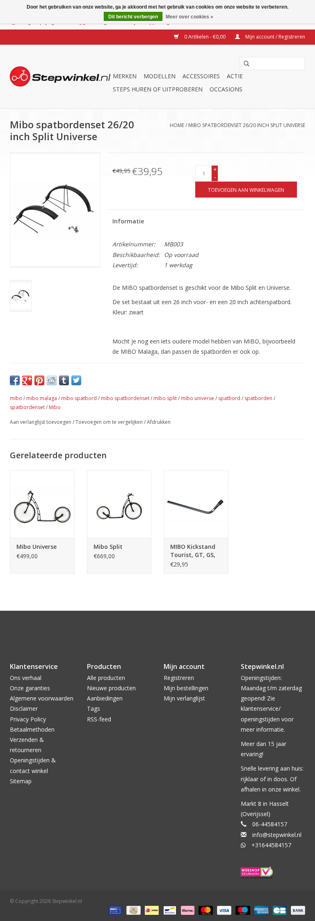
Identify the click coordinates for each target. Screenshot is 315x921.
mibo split (165, 398)
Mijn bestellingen (186, 688)
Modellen (160, 76)
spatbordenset (27, 407)
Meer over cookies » (189, 17)
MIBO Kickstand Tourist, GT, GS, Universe (192, 551)
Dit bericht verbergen (133, 17)
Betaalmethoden (32, 729)
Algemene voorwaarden (41, 698)
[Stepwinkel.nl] (60, 76)
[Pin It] (39, 380)
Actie (235, 76)
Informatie (128, 221)
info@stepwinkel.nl (276, 835)
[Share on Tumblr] (64, 380)
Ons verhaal (25, 678)
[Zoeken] (246, 64)
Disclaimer (24, 708)
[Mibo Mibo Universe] (42, 504)
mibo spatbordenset (125, 398)
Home (177, 125)
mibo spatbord (79, 398)
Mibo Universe (36, 546)
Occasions (226, 89)
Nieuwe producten (111, 688)
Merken (125, 76)
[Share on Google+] (27, 380)
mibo (16, 398)
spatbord (229, 398)
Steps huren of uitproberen (158, 89)
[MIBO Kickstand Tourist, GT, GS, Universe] (196, 504)
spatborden (258, 398)
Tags (93, 708)
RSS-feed (99, 719)
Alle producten (106, 678)
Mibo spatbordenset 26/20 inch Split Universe (246, 125)
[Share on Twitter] (76, 380)
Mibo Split (108, 546)
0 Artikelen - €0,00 (205, 36)
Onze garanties (30, 688)
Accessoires (201, 76)
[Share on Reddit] (52, 380)
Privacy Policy (28, 719)
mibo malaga (41, 398)
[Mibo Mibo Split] (119, 504)
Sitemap (21, 781)
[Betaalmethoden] (114, 909)
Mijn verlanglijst (184, 698)
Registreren (179, 678)
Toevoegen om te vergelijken (109, 421)
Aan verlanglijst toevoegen (40, 421)
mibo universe (197, 398)
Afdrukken (159, 421)
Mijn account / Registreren (274, 36)
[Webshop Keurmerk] (273, 872)
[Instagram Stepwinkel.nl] (164, 629)
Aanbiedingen (105, 698)
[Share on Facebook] (15, 380)
